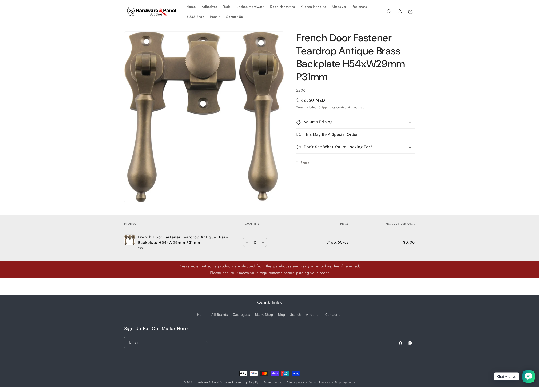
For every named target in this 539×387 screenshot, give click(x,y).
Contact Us (333, 314)
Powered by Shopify (245, 382)
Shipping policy (345, 382)
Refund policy (272, 382)
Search (295, 314)
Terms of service (319, 382)
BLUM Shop (264, 314)
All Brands (219, 314)
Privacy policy (295, 382)
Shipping (325, 107)
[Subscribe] (205, 342)
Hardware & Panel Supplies (213, 382)
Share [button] (304, 162)
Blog (281, 314)
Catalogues (241, 314)
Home (202, 314)
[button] (389, 12)
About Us (313, 314)
